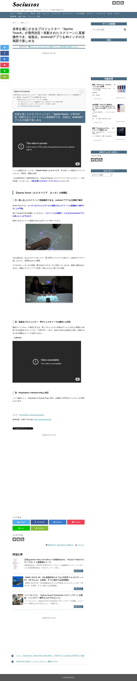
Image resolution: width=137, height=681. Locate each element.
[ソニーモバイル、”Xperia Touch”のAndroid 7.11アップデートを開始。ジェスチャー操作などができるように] (18, 599)
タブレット (90, 13)
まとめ (109, 13)
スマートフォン (68, 13)
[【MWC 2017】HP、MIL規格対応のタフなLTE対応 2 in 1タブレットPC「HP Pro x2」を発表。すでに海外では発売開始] (18, 581)
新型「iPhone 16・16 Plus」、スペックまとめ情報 (103, 85)
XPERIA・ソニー (22, 13)
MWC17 (70, 545)
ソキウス (80, 545)
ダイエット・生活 (34, 16)
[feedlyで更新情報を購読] (118, 3)
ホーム (12, 13)
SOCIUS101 (71, 677)
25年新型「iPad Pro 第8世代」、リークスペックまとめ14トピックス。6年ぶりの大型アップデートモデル (104, 107)
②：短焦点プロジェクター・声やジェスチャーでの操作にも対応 (37, 104)
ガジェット (46, 13)
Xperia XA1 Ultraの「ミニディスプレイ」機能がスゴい (37, 661)
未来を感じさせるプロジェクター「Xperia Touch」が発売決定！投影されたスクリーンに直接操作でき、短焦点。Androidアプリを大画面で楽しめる (47, 96)
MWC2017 (52, 545)
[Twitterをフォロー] (114, 3)
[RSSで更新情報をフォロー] (122, 3)
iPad (38, 13)
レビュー (117, 13)
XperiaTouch (61, 545)
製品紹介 (70, 46)
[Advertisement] (49, 70)
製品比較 (13, 16)
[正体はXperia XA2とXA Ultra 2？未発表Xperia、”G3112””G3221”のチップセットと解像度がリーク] (18, 564)
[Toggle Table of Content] (80, 91)
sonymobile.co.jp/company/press (31, 415)
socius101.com (98, 98)
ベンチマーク (100, 13)
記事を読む (78, 571)
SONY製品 (63, 46)
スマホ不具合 (80, 13)
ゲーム (57, 46)
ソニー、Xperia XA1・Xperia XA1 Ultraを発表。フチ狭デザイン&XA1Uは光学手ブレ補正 (50, 656)
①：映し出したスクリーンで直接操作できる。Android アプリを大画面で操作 (40, 101)
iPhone (32, 13)
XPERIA (51, 46)
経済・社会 (22, 16)
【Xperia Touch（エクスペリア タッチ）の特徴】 (32, 99)
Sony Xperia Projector (42, 419)
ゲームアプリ (56, 13)
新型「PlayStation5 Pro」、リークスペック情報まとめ (103, 129)
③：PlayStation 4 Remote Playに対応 (29, 106)
